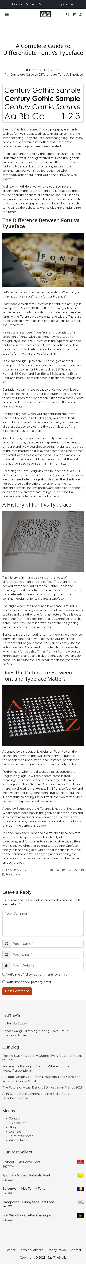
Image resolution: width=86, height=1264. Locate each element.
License (17, 4)
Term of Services (21, 1136)
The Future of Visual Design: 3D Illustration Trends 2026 (42, 1087)
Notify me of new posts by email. (29, 982)
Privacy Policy (19, 1140)
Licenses (15, 1131)
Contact (30, 4)
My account (66, 4)
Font (57, 70)
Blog (42, 4)
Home (33, 70)
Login (52, 4)
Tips (17, 874)
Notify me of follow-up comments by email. (36, 974)
